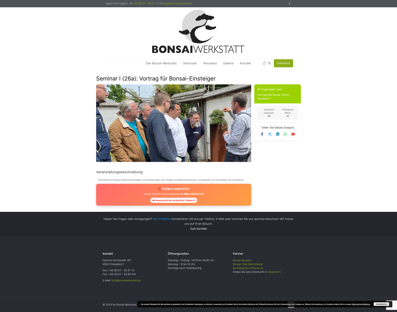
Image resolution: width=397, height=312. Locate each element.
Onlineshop (283, 63)
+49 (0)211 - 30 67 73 (145, 3)
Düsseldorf (274, 271)
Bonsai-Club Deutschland (248, 264)
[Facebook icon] (289, 3)
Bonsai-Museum (242, 260)
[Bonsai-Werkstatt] (198, 32)
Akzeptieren (381, 304)
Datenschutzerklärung (361, 304)
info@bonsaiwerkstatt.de (177, 3)
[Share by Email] (293, 134)
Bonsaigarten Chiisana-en (248, 268)
